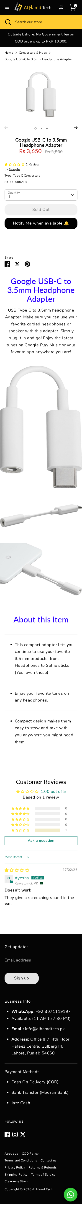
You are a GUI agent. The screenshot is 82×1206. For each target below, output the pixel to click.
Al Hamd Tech (42, 1189)
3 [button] (47, 128)
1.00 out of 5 (53, 791)
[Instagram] (15, 1134)
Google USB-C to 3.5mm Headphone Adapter (38, 59)
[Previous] (6, 128)
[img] (17, 870)
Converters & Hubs (33, 52)
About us (11, 1153)
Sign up (21, 978)
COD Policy (30, 1153)
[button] (15, 164)
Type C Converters (27, 175)
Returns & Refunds (42, 1167)
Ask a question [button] (41, 840)
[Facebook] (7, 1134)
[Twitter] (23, 1134)
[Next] (76, 128)
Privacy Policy (15, 1167)
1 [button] (35, 128)
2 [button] (41, 128)
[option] (41, 38)
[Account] (61, 6)
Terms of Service (43, 1174)
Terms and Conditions (21, 1160)
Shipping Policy (16, 1174)
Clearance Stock (16, 1181)
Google (14, 169)
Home (9, 52)
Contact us (49, 1160)
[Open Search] (7, 22)
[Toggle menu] (7, 7)
